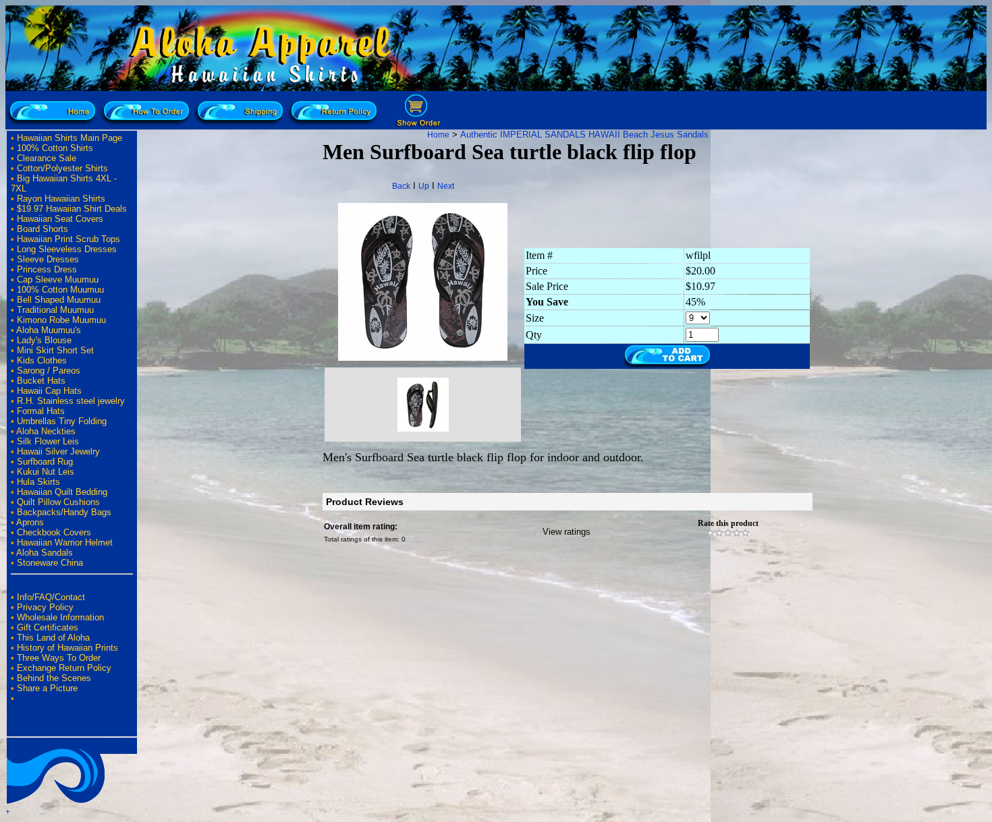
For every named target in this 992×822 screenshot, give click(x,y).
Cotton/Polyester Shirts (62, 168)
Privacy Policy (45, 607)
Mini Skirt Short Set (55, 350)
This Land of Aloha (53, 638)
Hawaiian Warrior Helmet (65, 542)
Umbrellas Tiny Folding (62, 421)
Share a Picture (47, 688)
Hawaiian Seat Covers (60, 219)
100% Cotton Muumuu (60, 290)
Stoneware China (50, 563)
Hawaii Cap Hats (49, 391)
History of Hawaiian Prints (67, 648)
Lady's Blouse (44, 340)
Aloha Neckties (46, 431)
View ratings (566, 532)
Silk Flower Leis (48, 441)
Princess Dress (47, 269)
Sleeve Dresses (48, 259)
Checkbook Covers (54, 532)
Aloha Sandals (44, 553)
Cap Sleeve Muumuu (58, 279)
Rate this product (728, 523)
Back (401, 186)
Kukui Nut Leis (45, 472)
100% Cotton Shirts (55, 148)
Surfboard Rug (45, 462)
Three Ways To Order (59, 658)
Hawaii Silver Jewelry (58, 451)
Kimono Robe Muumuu (61, 320)
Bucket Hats (41, 381)
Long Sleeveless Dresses (67, 249)
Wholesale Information (60, 617)
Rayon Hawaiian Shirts (61, 199)
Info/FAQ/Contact (51, 597)
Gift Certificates (47, 627)
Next (445, 186)
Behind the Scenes (54, 678)
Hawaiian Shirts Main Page (69, 138)
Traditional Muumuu (55, 310)
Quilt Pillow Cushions (58, 502)
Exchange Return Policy (64, 668)
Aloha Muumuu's (48, 330)
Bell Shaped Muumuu (59, 300)
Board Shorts (42, 229)
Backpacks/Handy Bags (64, 512)
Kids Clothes (42, 360)
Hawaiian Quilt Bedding (62, 492)
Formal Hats (41, 411)
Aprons (30, 522)
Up (423, 186)
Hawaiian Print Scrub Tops (68, 239)
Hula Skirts (38, 482)
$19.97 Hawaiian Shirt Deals (72, 209)
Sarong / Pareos (48, 370)
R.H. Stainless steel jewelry (71, 401)
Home (438, 135)
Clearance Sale (46, 158)
